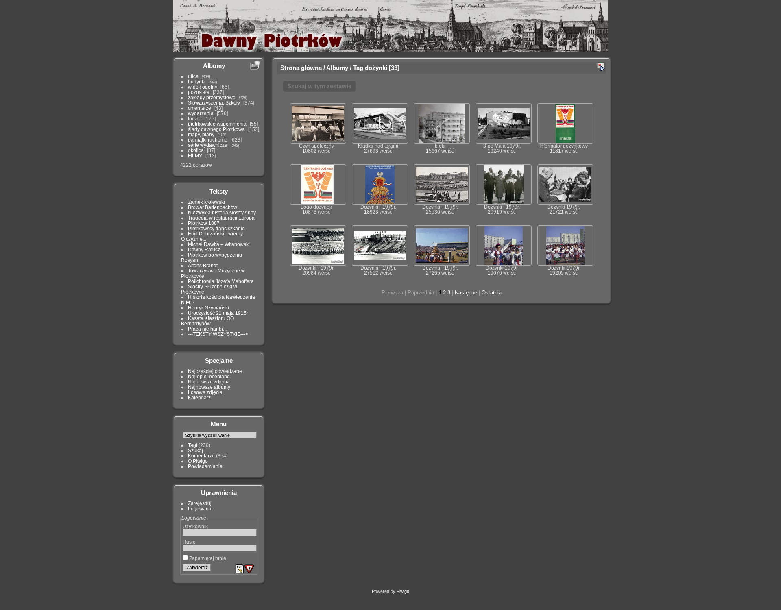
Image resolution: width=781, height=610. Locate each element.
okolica (196, 150)
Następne (466, 293)
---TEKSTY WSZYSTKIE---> (218, 334)
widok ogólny (202, 86)
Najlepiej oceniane (209, 376)
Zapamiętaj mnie (207, 558)
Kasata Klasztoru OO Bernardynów (207, 321)
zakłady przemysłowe (212, 97)
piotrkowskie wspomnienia (217, 123)
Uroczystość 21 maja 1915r (218, 313)
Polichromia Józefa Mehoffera (221, 281)
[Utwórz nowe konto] (239, 569)
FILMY (195, 155)
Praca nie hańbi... (207, 328)
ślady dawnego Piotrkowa (216, 129)
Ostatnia (492, 293)
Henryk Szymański (208, 307)
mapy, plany (201, 134)
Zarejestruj (200, 503)
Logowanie (200, 508)
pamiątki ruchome (207, 139)
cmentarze (199, 108)
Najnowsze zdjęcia (209, 381)
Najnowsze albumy (209, 387)
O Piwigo (198, 461)
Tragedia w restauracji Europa (221, 217)
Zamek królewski (206, 202)
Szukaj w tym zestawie (319, 86)
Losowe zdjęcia (205, 392)
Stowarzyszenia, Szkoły (214, 102)
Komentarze (201, 455)
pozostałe (198, 92)
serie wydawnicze (207, 145)
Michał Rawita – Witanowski (219, 244)
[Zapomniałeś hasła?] (249, 569)
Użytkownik (195, 526)
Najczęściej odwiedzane (215, 371)
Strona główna (301, 67)
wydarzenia (201, 113)
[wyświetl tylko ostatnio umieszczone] (255, 65)
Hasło (189, 542)
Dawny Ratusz (204, 249)
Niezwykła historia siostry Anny (222, 212)
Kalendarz (199, 397)
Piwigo (403, 591)
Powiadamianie (205, 466)
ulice (193, 76)
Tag (358, 67)
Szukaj (195, 450)
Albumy (214, 65)
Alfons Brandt (203, 265)
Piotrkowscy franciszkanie (216, 228)
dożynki (376, 67)
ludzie (194, 118)
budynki (196, 81)
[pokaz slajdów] (600, 66)
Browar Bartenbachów (212, 207)
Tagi (192, 445)
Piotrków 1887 (204, 223)
